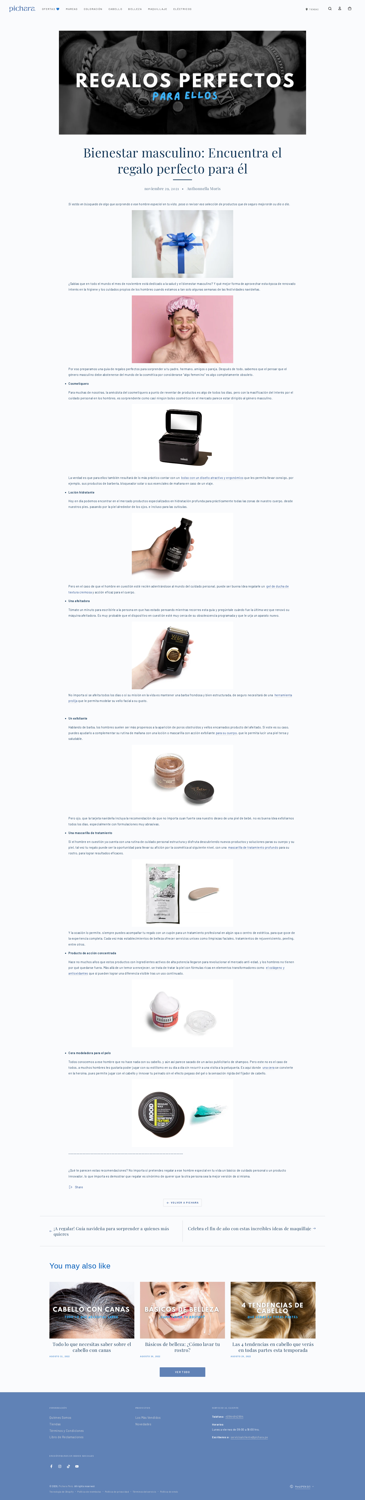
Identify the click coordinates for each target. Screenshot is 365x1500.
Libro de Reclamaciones (66, 1437)
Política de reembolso (89, 1491)
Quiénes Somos (60, 1417)
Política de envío (169, 1491)
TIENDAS (314, 9)
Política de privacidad (117, 1491)
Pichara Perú (66, 1486)
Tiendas (55, 1424)
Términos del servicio (144, 1491)
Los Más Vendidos (148, 1417)
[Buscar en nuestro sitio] (330, 8)
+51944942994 (234, 1416)
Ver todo (182, 1371)
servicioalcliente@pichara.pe (249, 1437)
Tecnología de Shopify (61, 1491)
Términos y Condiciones (66, 1430)
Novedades (143, 1424)
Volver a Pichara (185, 1202)
